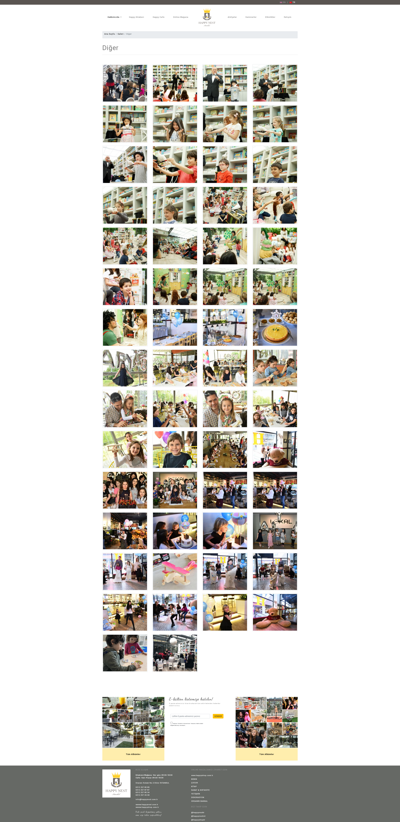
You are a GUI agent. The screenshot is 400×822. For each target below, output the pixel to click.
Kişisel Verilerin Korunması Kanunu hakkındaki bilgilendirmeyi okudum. (186, 724)
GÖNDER (218, 716)
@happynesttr (197, 813)
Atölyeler (232, 17)
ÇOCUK (194, 783)
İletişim (287, 17)
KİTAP (194, 787)
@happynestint (198, 816)
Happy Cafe (159, 17)
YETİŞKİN (195, 794)
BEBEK (194, 779)
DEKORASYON (197, 797)
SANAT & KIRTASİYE (200, 790)
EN (284, 2)
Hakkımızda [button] (114, 17)
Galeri (121, 34)
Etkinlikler (270, 17)
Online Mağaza (180, 17)
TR (293, 2)
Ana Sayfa (109, 34)
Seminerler (251, 17)
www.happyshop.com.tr (202, 775)
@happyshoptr (198, 820)
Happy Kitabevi (136, 17)
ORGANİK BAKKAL (199, 801)
